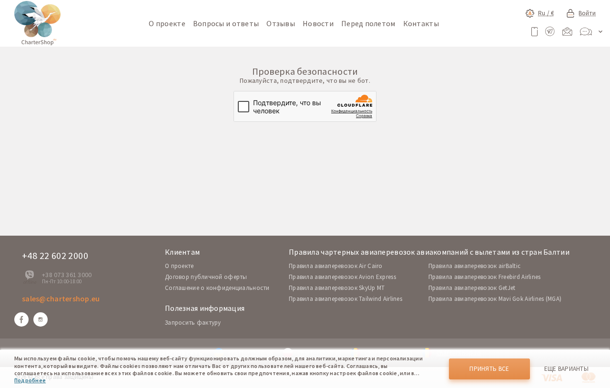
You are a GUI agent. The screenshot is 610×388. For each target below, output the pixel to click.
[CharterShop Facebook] (21, 319)
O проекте (179, 266)
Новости (318, 23)
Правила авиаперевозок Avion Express (342, 277)
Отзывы (280, 23)
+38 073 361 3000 (67, 275)
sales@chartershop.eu (61, 298)
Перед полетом (368, 23)
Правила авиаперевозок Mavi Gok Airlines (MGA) (495, 299)
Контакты (421, 23)
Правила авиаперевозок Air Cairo (336, 266)
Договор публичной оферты (206, 277)
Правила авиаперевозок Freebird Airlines (484, 277)
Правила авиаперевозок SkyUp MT (337, 288)
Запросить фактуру (193, 322)
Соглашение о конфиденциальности (217, 288)
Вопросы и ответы (226, 23)
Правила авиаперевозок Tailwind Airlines (345, 299)
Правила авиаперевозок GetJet (472, 288)
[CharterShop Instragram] (40, 319)
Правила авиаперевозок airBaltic (474, 266)
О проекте (167, 23)
